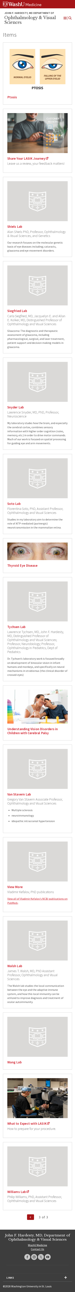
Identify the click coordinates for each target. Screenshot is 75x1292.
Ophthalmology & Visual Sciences (30, 20)
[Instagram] (34, 1257)
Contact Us (37, 1249)
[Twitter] (41, 1257)
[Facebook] (27, 1257)
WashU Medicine (37, 1245)
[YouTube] (48, 1257)
